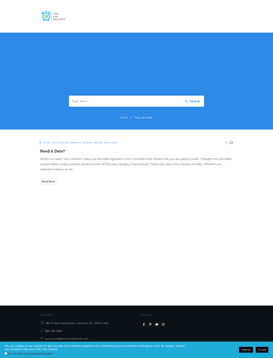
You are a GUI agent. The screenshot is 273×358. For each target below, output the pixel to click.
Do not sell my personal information (30, 353)
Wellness (111, 142)
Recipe (98, 142)
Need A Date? (52, 151)
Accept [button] (262, 349)
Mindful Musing (81, 142)
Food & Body (60, 142)
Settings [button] (246, 349)
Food (46, 142)
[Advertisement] (136, 68)
